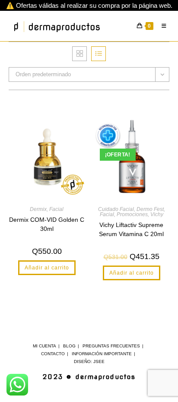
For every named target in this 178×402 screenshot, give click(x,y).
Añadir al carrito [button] (47, 268)
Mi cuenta (44, 346)
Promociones (132, 214)
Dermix (38, 209)
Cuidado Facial (116, 209)
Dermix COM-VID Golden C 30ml (46, 224)
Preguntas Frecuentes (111, 346)
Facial (56, 209)
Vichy (156, 214)
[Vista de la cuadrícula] (79, 53)
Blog (69, 346)
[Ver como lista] (98, 53)
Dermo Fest (150, 209)
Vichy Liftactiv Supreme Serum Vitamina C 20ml (131, 229)
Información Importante (102, 353)
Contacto (53, 353)
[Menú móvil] (162, 26)
